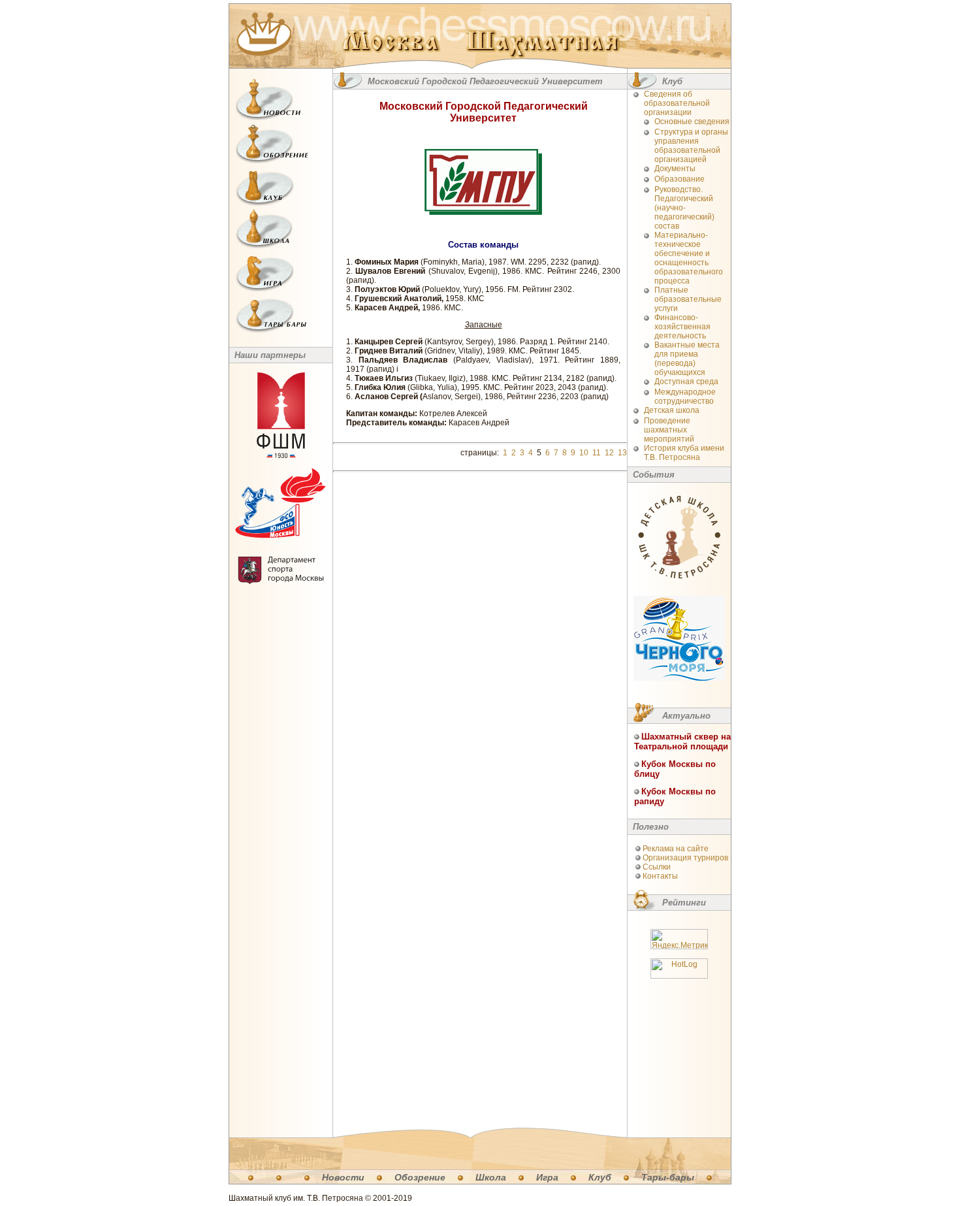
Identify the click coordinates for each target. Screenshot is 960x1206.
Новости (343, 1177)
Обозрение (419, 1177)
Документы (675, 168)
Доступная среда (686, 381)
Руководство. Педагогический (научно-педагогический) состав (684, 208)
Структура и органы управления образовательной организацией (691, 145)
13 (622, 452)
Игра (547, 1177)
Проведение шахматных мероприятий (669, 430)
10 (583, 452)
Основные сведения (691, 121)
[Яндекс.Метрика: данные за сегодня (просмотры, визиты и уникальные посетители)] (679, 939)
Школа (490, 1177)
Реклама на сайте (676, 848)
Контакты (660, 876)
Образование (679, 179)
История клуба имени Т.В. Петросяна (684, 453)
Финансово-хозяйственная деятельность (682, 326)
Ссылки (657, 867)
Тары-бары (667, 1177)
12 (609, 452)
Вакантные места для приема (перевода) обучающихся (687, 358)
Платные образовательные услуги (688, 299)
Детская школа (671, 410)
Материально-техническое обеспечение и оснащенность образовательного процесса (688, 258)
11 (596, 452)
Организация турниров (685, 857)
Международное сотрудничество (685, 396)
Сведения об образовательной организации (677, 103)
